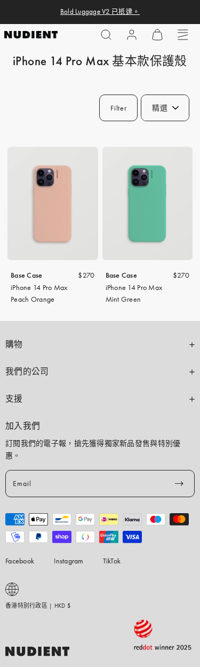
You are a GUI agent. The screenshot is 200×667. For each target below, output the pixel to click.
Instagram (69, 561)
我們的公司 (27, 371)
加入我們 (22, 426)
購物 (14, 344)
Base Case (27, 275)
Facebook (19, 561)
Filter (118, 108)
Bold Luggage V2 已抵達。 (100, 11)
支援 (14, 399)
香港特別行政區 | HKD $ (37, 605)
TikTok (112, 561)
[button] (106, 34)
